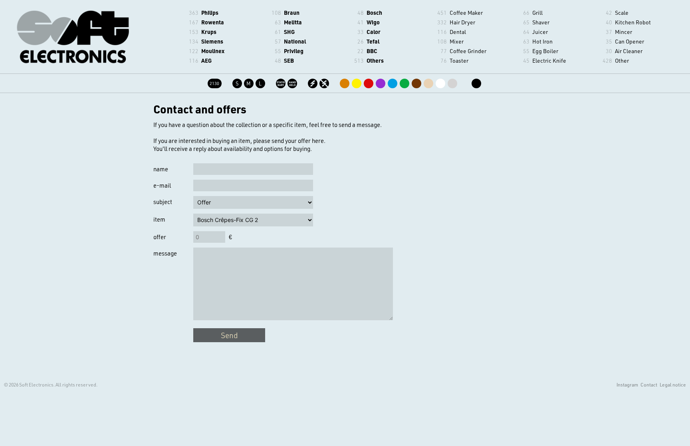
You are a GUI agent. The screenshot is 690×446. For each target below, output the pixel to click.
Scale (622, 12)
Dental (458, 32)
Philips (209, 12)
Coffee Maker (466, 12)
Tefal (373, 41)
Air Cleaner (628, 51)
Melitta (293, 22)
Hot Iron (542, 41)
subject (162, 202)
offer (159, 237)
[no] (324, 82)
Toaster (459, 60)
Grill (537, 12)
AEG (206, 60)
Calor (374, 32)
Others (375, 60)
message (165, 253)
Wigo (373, 22)
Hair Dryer (462, 22)
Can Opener (629, 41)
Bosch (374, 12)
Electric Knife (549, 60)
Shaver (540, 22)
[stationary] (281, 82)
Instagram (627, 384)
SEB (289, 60)
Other (622, 60)
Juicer (540, 32)
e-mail (162, 185)
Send (229, 335)
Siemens (212, 41)
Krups (208, 32)
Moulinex (212, 51)
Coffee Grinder (468, 51)
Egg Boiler (545, 51)
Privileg (293, 51)
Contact (648, 384)
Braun (291, 12)
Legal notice (673, 384)
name (160, 169)
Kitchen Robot (633, 22)
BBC (372, 51)
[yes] (313, 82)
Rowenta (212, 22)
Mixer (457, 41)
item (159, 219)
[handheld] (293, 82)
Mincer (623, 32)
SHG (289, 32)
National (295, 41)
